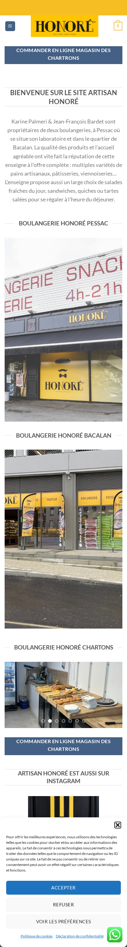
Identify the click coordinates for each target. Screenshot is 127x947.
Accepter (63, 887)
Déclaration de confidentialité (80, 936)
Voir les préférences (63, 921)
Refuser (63, 904)
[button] (118, 825)
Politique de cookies (37, 936)
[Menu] (10, 26)
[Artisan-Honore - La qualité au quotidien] (64, 26)
